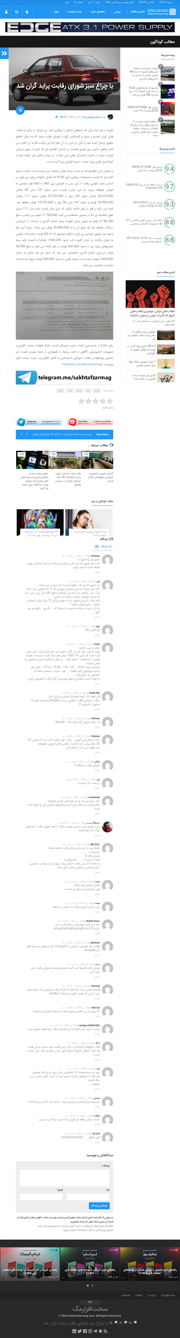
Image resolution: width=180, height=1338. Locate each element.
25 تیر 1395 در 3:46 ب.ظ (78, 1116)
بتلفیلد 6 (78, 2)
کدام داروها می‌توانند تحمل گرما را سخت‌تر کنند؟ (89, 534)
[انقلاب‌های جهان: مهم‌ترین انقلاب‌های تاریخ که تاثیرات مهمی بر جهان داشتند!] (150, 294)
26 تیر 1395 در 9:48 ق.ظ (72, 797)
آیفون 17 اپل (94, 2)
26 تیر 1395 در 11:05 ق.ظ (80, 780)
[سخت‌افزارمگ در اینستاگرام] (90, 1331)
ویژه (56, 12)
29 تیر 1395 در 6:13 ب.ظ (75, 556)
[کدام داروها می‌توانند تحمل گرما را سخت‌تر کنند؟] (88, 522)
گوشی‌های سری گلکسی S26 (119, 2)
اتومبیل (97, 390)
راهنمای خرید (98, 12)
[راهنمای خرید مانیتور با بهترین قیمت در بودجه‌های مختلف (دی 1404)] (149, 1264)
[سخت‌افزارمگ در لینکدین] (74, 1331)
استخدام (125, 1295)
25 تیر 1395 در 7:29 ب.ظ (79, 903)
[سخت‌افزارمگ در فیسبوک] (85, 1331)
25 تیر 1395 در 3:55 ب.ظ (79, 1043)
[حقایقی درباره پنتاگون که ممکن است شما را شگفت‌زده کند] (166, 335)
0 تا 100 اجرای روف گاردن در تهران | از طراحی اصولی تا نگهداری (141, 349)
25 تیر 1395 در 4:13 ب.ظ (63, 1025)
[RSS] (106, 1331)
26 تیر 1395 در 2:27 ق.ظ (74, 845)
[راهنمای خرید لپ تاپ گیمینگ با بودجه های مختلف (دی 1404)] (30, 1264)
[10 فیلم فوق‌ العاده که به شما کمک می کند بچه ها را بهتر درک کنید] (40, 522)
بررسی (117, 12)
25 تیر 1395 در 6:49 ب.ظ (74, 943)
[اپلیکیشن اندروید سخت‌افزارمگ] (100, 1331)
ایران (88, 390)
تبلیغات (139, 1295)
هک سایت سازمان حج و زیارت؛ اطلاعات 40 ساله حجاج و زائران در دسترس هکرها (68, 479)
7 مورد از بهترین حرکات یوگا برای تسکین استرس (142, 364)
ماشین (60, 390)
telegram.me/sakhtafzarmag (82, 364)
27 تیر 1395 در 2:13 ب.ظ (79, 626)
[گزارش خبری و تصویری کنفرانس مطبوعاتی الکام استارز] (97, 460)
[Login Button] (6, 12)
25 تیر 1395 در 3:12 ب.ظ (76, 1134)
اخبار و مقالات (137, 12)
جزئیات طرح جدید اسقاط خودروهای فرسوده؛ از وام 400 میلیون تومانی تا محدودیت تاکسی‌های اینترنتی (143, 73)
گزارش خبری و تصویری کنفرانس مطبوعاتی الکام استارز (101, 477)
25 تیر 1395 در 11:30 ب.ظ (78, 882)
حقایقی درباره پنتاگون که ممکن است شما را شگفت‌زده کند (141, 335)
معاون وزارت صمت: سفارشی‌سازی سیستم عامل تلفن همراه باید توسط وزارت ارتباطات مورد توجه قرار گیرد (34, 481)
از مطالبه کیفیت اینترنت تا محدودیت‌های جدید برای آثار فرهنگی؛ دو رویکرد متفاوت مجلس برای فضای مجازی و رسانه (144, 128)
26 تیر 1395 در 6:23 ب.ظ (73, 693)
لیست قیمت (74, 12)
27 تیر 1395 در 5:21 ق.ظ (78, 644)
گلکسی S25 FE (146, 2)
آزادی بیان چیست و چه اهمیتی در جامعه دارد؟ (144, 377)
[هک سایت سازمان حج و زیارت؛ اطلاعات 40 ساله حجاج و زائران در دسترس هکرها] (65, 460)
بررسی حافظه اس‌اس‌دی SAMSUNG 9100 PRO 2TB (144, 187)
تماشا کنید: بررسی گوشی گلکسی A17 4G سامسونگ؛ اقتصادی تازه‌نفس (144, 222)
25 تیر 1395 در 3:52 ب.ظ (80, 1069)
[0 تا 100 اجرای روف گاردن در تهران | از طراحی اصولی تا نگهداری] (166, 349)
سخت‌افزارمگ (168, 1295)
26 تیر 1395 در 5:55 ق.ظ (71, 823)
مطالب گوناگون (162, 42)
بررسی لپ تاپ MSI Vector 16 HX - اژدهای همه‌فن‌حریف (144, 240)
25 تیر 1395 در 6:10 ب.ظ (79, 964)
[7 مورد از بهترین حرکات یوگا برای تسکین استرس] (166, 364)
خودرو (79, 390)
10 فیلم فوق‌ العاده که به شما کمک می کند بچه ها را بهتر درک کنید (40, 534)
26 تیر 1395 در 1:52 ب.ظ (78, 762)
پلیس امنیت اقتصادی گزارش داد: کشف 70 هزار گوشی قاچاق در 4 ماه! (62, 435)
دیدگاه (101, 547)
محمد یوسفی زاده (91, 117)
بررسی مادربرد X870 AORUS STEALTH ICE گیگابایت (147, 204)
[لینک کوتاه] (56, 117)
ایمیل (59, 1190)
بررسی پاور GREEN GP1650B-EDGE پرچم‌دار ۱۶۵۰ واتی (142, 109)
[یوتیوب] (90, 422)
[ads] (90, 27)
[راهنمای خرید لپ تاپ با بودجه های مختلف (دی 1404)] (90, 1264)
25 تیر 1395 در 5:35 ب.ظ (75, 986)
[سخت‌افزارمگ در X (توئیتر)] (80, 1331)
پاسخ (97, 572)
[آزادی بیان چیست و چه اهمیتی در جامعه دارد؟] (166, 377)
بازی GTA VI (165, 2)
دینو (67, 2)
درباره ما (152, 1295)
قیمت (70, 390)
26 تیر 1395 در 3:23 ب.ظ (75, 718)
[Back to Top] (90, 1302)
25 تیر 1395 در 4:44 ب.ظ (75, 1008)
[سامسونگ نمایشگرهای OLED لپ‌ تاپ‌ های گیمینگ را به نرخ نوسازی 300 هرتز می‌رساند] (168, 91)
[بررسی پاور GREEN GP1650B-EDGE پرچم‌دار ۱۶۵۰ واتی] (168, 109)
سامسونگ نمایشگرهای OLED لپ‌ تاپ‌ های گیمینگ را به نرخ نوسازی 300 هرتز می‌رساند (143, 91)
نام (107, 1190)
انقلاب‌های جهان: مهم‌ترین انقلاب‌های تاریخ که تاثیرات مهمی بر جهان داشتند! (152, 313)
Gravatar (81, 1230)
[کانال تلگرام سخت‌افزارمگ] (95, 1331)
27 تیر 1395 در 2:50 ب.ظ (80, 582)
